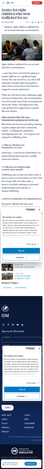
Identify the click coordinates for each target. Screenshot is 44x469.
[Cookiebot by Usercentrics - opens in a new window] (26, 210)
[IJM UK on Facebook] (8, 325)
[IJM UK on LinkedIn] (22, 325)
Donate (37, 3)
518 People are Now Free (24, 267)
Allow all (21, 251)
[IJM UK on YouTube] (17, 325)
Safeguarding (29, 423)
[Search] (3, 325)
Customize (20, 257)
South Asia (7, 287)
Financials (6, 427)
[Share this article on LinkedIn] (38, 22)
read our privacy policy (24, 238)
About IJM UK (6, 415)
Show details (31, 244)
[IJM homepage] (10, 3)
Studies (27, 415)
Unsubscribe (29, 427)
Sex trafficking (20, 287)
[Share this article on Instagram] (32, 22)
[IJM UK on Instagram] (13, 325)
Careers (5, 419)
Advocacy (5, 431)
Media (26, 419)
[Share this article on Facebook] (35, 22)
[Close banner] (39, 209)
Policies (5, 423)
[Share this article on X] (41, 22)
